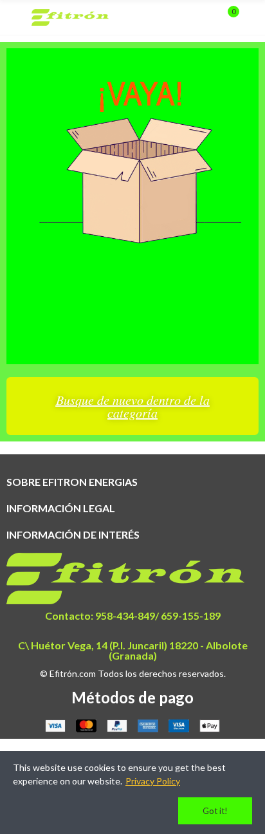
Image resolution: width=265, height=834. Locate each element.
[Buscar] (205, 17)
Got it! (215, 811)
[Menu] (12, 17)
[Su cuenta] (252, 17)
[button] (132, 406)
